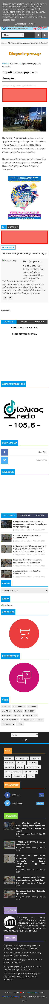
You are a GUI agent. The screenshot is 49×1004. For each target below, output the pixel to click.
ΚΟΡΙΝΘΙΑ (14, 63)
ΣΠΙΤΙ (40, 720)
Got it (32, 24)
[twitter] (26, 740)
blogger (9, 322)
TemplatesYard (32, 993)
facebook (39, 322)
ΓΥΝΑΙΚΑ (32, 706)
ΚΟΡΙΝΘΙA (6, 715)
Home (4, 63)
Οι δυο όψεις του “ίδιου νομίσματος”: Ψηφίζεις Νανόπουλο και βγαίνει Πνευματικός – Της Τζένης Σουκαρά (29, 548)
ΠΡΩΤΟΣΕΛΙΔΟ (27, 720)
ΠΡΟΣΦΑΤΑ (9, 516)
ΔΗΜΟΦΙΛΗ (24, 516)
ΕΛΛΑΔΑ (18, 711)
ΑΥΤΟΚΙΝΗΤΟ (19, 706)
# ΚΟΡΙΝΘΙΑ (13, 227)
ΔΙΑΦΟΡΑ (6, 711)
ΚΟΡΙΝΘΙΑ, (31, 85)
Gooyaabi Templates (12, 997)
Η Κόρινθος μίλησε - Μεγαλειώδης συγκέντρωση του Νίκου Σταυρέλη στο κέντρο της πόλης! (30, 524)
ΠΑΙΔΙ (17, 715)
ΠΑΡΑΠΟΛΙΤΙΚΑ (30, 715)
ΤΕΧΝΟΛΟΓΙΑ (8, 724)
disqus (24, 322)
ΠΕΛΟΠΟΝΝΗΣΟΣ (10, 720)
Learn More (20, 24)
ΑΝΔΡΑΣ (6, 706)
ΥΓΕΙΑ (20, 724)
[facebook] (22, 740)
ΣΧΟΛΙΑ (40, 516)
